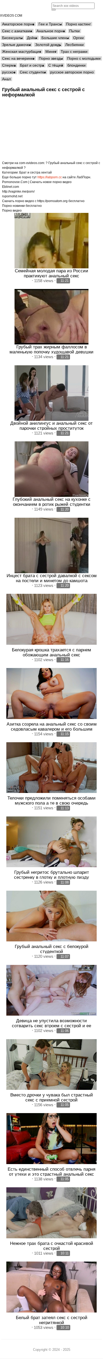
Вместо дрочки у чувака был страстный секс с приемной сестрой (51, 1097)
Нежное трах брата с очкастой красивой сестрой (51, 1246)
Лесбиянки (74, 45)
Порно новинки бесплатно (22, 206)
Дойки (32, 38)
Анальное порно (50, 31)
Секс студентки (33, 72)
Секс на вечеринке (18, 58)
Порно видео (12, 210)
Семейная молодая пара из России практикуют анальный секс (51, 273)
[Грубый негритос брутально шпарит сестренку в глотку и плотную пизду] (51, 841)
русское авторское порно (72, 72)
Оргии (78, 38)
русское (9, 72)
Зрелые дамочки (16, 45)
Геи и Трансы (50, 24)
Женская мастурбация (21, 51)
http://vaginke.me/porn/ (18, 191)
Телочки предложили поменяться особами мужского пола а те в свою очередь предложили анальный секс (51, 803)
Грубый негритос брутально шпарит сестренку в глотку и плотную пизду (51, 875)
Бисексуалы (12, 38)
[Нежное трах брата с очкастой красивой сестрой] (51, 1212)
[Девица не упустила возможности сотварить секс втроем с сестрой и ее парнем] (51, 990)
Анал (6, 79)
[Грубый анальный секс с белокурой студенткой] (51, 916)
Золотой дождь (48, 45)
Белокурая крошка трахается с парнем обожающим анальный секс (51, 652)
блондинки (76, 65)
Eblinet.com (10, 187)
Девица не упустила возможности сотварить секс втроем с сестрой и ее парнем (51, 1025)
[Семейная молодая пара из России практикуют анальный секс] (51, 240)
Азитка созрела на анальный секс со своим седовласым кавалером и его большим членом (52, 729)
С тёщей (55, 65)
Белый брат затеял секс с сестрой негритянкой (51, 1320)
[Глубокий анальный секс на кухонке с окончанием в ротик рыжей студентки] (51, 469)
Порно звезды (51, 58)
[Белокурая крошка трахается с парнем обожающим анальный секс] (51, 619)
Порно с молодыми (84, 58)
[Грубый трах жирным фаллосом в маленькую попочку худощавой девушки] (51, 316)
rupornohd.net (12, 196)
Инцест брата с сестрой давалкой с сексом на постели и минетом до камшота (52, 578)
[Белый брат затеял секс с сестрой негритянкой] (51, 1287)
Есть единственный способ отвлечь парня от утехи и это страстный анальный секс (51, 1171)
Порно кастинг (78, 24)
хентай (46, 172)
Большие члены (55, 38)
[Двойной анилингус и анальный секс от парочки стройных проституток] (51, 393)
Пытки (74, 31)
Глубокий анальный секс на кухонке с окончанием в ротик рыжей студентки (52, 502)
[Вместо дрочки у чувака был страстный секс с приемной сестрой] (51, 1064)
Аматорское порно (18, 24)
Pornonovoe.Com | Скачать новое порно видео (37, 182)
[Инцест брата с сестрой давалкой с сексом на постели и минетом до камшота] (51, 545)
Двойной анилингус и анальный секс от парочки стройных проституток (51, 426)
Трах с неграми (74, 51)
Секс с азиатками (17, 31)
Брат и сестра (32, 65)
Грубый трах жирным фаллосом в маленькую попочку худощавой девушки (51, 349)
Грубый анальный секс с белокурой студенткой (51, 949)
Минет (51, 51)
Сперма (9, 65)
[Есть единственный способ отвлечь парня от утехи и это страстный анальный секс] (51, 1138)
